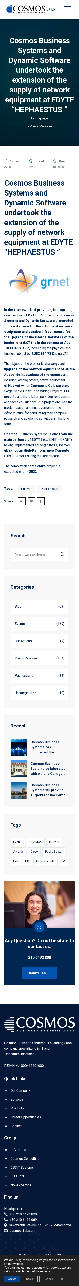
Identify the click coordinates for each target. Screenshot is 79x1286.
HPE (28, 861)
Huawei (26, 488)
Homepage (39, 118)
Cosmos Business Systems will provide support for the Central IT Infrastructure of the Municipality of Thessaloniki (49, 790)
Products (17, 1108)
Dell (15, 861)
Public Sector (49, 488)
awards (18, 851)
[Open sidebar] (67, 9)
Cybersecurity (45, 861)
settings (45, 1271)
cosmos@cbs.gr (22, 1231)
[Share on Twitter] (31, 501)
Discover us (37, 973)
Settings (48, 1279)
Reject (29, 1279)
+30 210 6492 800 (23, 1214)
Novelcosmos (21, 1185)
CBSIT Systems (22, 1167)
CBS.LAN (17, 1176)
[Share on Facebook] (41, 501)
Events (17, 842)
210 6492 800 (39, 957)
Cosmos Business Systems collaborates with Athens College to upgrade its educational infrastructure (49, 769)
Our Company (20, 1091)
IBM (62, 861)
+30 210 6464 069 (23, 1220)
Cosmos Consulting (25, 1159)
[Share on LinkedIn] (22, 501)
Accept (12, 1279)
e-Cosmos (18, 1150)
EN (52, 9)
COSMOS (35, 842)
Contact (16, 1126)
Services (17, 1099)
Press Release (41, 126)
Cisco (34, 851)
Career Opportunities (26, 1117)
